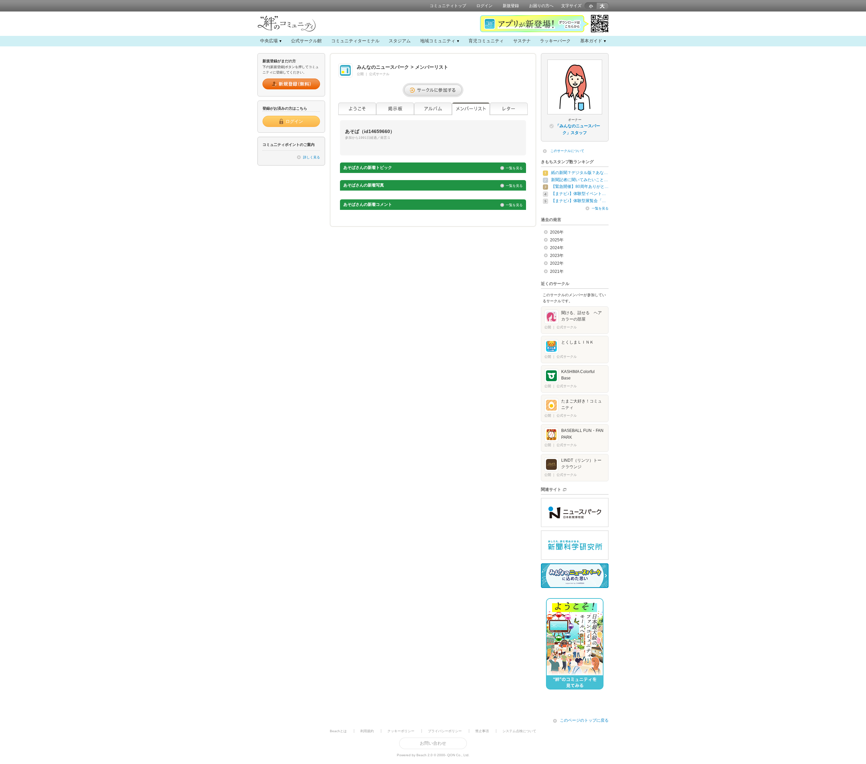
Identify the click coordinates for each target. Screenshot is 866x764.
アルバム (433, 109)
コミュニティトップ (448, 5)
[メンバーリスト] (471, 109)
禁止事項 (482, 731)
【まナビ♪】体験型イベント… (578, 193)
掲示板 (395, 109)
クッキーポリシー (400, 731)
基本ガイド (591, 40)
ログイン (484, 5)
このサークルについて (567, 151)
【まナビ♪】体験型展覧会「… (578, 200)
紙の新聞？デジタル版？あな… (579, 172)
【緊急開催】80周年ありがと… (580, 186)
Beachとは (338, 731)
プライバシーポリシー (445, 731)
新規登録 (511, 5)
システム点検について (519, 731)
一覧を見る (514, 168)
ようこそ (357, 109)
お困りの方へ (541, 5)
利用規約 (367, 731)
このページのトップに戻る (584, 720)
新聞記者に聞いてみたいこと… (579, 179)
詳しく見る (311, 157)
